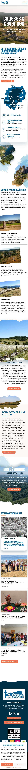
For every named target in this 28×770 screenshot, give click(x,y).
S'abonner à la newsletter (13, 722)
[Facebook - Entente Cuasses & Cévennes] (10, 713)
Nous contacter (12, 718)
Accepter (7, 764)
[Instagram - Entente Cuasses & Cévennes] (18, 713)
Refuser (19, 764)
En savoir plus (6, 81)
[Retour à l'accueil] (4, 2)
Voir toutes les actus (8, 661)
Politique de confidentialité (13, 767)
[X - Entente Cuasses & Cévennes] (14, 713)
